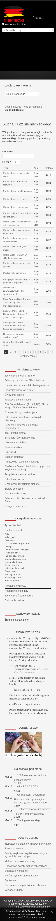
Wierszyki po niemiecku (18, 399)
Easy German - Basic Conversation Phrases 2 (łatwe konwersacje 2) (15, 314)
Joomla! (10, 907)
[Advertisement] (28, 51)
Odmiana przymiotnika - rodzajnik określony (23, 419)
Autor (36, 168)
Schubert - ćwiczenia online (20, 437)
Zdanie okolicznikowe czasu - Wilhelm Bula (26, 500)
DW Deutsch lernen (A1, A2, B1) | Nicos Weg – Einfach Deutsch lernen (26, 406)
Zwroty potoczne (14, 488)
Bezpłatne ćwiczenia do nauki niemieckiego (21, 426)
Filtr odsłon (7, 151)
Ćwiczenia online (14, 395)
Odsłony (48, 168)
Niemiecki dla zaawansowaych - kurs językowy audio (14, 290)
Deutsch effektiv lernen (14, 273)
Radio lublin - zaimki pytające (17, 191)
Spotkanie (10, 880)
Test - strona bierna (15, 433)
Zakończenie (28, 356)
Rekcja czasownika (15, 506)
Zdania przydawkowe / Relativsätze (24, 380)
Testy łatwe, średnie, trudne (20, 375)
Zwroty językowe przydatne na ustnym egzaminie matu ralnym (26, 855)
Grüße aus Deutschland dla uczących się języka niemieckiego (27, 468)
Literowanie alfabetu (16, 442)
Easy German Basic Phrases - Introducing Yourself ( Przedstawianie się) (17, 302)
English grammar (14, 457)
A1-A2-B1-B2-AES (27, 786)
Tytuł (5, 168)
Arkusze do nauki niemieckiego (22, 461)
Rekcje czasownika (15, 848)
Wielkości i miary (14, 890)
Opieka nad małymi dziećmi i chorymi (25, 885)
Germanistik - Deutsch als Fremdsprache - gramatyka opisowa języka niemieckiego (30, 798)
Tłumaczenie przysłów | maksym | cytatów (28, 843)
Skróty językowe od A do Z (19, 390)
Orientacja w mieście (16, 870)
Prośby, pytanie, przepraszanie (22, 875)
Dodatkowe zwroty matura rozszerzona (26, 866)
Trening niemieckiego (29, 820)
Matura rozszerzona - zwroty (20, 861)
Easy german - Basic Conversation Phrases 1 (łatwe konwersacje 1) (15, 325)
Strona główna (13, 106)
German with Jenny (15, 493)
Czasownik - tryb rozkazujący (21, 412)
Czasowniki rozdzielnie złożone (22, 484)
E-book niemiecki (14, 479)
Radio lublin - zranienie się (16, 207)
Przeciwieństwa (13, 447)
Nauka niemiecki (33, 106)
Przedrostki (11, 452)
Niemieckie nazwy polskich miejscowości (27, 385)
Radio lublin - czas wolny (15, 199)
